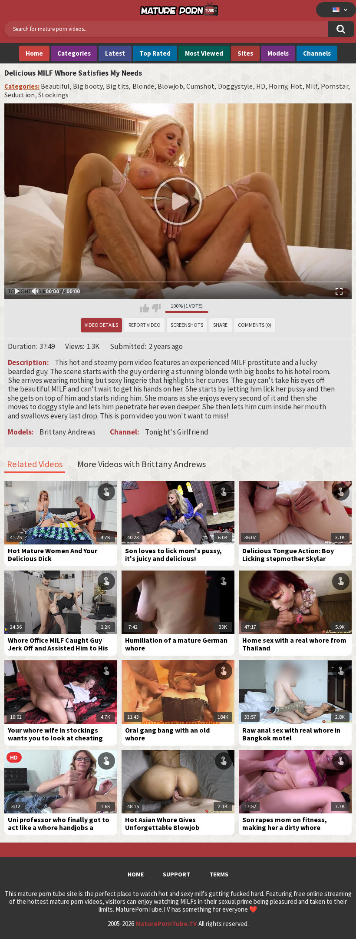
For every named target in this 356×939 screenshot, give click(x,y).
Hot (296, 86)
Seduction (19, 95)
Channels (317, 53)
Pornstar (334, 86)
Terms (218, 874)
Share (220, 325)
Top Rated (155, 53)
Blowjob (170, 86)
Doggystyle (235, 86)
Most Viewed (204, 53)
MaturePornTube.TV (166, 924)
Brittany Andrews (68, 432)
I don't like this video (156, 308)
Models (278, 53)
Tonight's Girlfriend (176, 432)
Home (34, 53)
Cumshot (200, 86)
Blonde (143, 86)
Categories (74, 53)
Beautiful (55, 86)
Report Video (145, 325)
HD (261, 86)
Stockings (53, 95)
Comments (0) (254, 325)
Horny (278, 86)
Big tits (117, 86)
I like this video (144, 308)
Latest (115, 53)
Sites (245, 53)
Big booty (88, 86)
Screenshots (187, 325)
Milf (311, 86)
